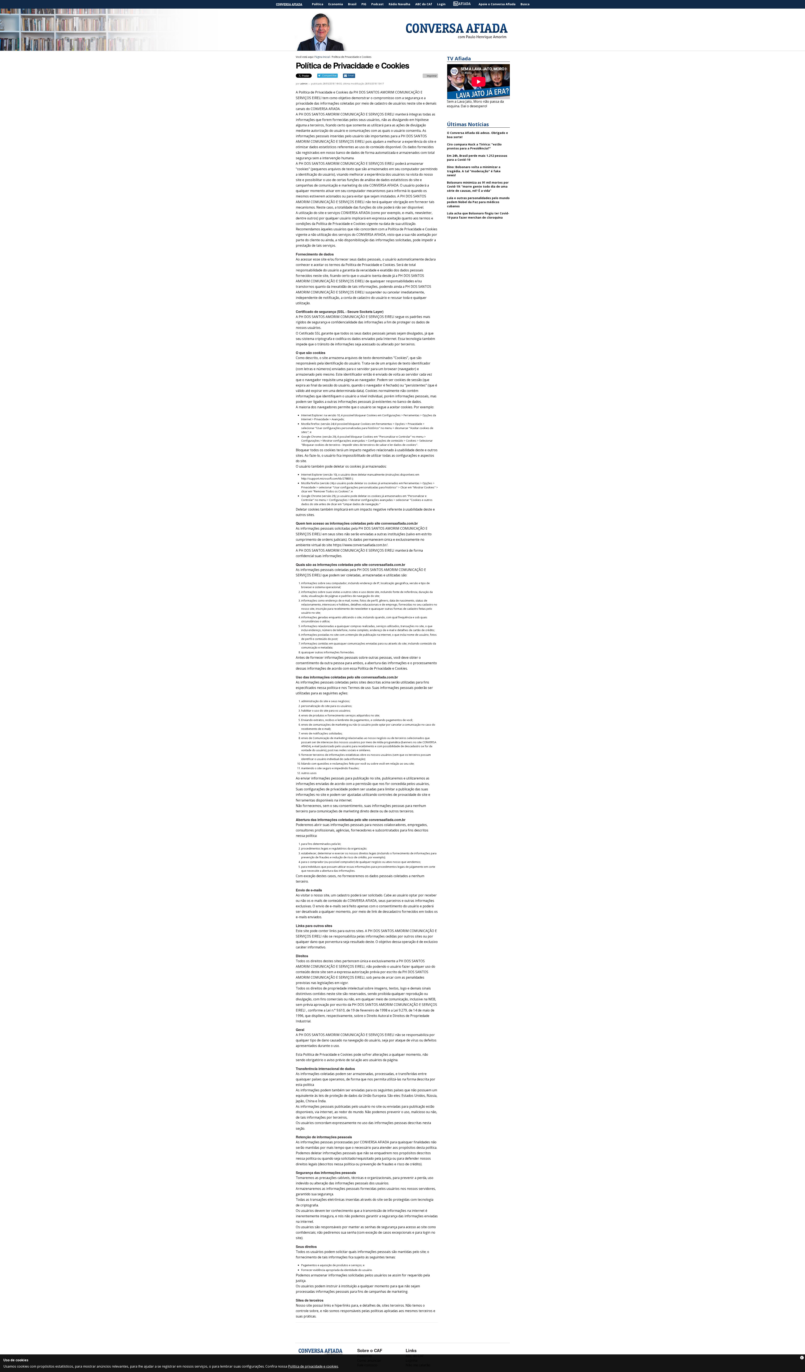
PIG (363, 4)
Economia (335, 4)
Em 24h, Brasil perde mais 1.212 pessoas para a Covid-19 (477, 158)
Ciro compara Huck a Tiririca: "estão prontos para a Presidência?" (474, 146)
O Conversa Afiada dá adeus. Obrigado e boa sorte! (477, 135)
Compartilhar (329, 75)
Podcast (377, 4)
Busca (525, 4)
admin (304, 83)
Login (441, 4)
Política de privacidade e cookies (313, 1366)
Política (317, 4)
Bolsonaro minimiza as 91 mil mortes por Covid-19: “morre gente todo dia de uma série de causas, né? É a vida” (478, 186)
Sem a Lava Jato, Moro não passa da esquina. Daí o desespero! (475, 103)
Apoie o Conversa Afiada (497, 4)
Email (351, 75)
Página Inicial (292, 4)
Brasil (352, 4)
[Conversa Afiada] (402, 48)
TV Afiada (464, 4)
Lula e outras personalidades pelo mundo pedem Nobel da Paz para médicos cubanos (478, 202)
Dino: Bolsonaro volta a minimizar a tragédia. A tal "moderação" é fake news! (474, 171)
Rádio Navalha (399, 4)
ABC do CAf (423, 4)
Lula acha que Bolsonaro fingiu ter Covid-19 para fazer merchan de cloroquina (478, 215)
